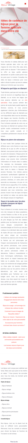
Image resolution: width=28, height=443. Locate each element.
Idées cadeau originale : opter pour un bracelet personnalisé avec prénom (14, 339)
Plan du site (14, 442)
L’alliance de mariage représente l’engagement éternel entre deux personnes (14, 299)
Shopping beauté (5, 48)
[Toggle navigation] (25, 4)
